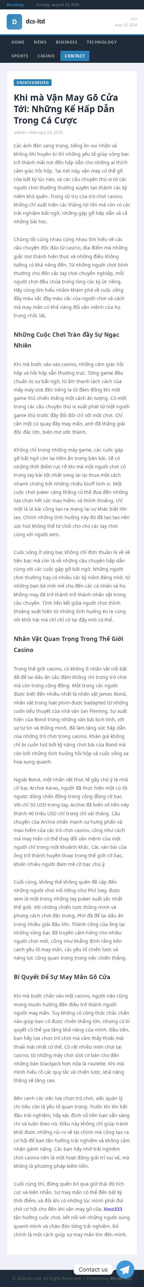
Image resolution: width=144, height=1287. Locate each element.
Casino (46, 56)
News (40, 42)
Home (17, 42)
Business (66, 42)
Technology (102, 42)
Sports (19, 56)
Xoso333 (113, 1209)
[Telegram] (125, 1269)
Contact (75, 56)
